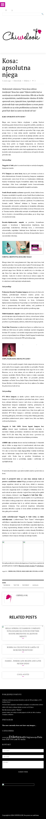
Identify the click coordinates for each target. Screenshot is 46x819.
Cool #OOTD (23, 674)
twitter (16, 585)
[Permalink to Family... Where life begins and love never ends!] (23, 658)
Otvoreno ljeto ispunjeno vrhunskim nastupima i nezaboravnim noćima (22, 704)
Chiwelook (17, 81)
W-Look (14, 739)
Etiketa (26, 81)
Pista (39, 737)
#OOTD (4, 737)
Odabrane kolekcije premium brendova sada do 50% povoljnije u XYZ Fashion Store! (22, 701)
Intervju (33, 737)
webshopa (40, 566)
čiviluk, (19, 571)
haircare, (28, 571)
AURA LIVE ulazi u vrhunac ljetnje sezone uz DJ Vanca (17, 707)
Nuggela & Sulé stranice (27, 566)
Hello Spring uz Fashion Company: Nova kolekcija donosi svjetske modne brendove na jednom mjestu (23, 632)
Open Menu (2, 4)
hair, (23, 571)
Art (7, 737)
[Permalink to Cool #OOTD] (23, 672)
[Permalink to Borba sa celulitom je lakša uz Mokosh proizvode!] (23, 645)
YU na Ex (21, 739)
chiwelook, (12, 571)
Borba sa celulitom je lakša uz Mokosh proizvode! (23, 648)
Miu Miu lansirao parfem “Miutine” (12, 710)
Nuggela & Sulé (37, 571)
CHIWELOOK (18, 815)
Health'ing (24, 737)
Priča (4, 739)
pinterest (25, 585)
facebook (7, 585)
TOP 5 (8, 739)
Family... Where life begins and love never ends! (23, 662)
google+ (36, 585)
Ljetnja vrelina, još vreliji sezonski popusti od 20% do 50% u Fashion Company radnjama (21, 713)
